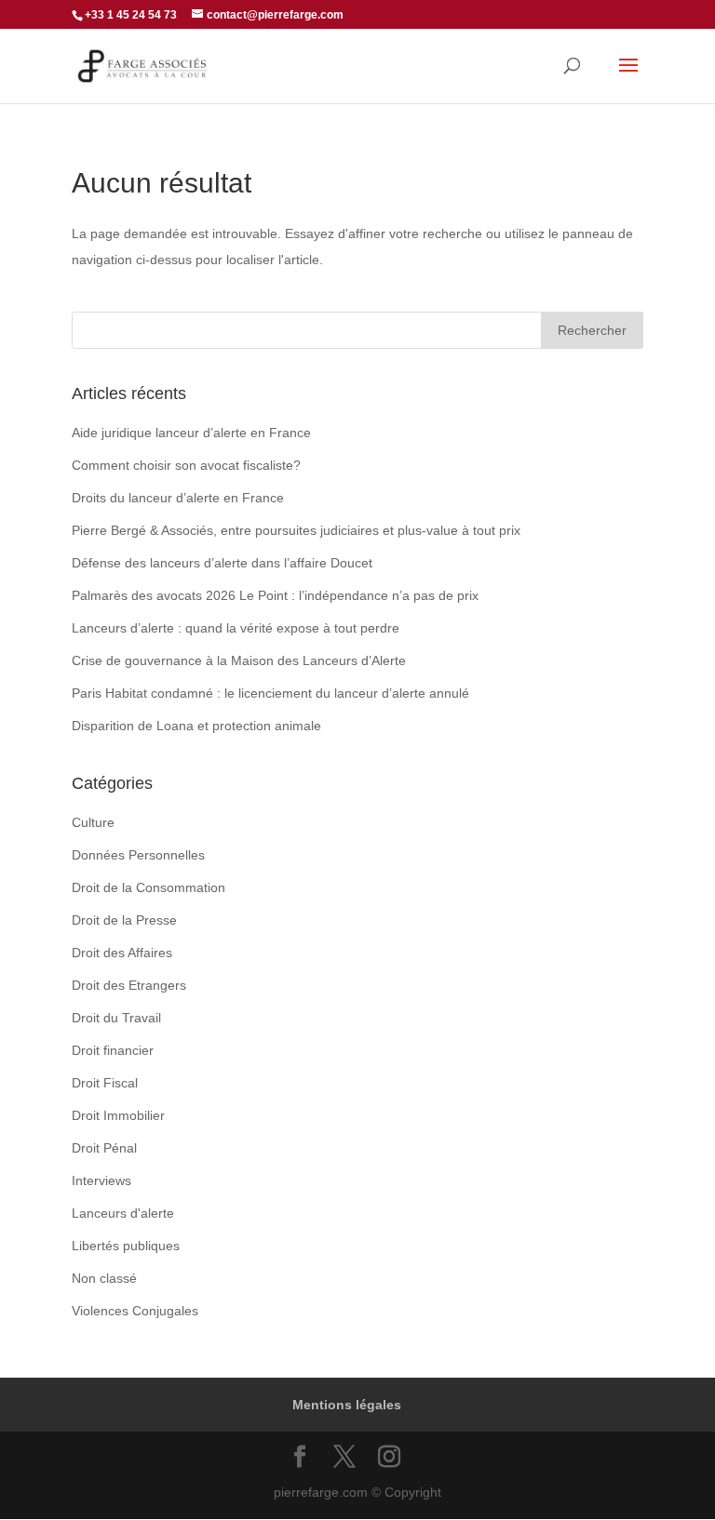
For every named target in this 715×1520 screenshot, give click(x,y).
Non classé (104, 1278)
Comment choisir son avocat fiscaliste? (186, 465)
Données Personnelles (138, 854)
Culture (93, 822)
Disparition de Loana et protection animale (196, 725)
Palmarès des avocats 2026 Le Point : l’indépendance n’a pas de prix (275, 595)
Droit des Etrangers (129, 985)
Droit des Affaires (122, 952)
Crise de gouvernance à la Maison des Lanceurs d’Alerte (239, 660)
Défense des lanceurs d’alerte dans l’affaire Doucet (222, 562)
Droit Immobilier (118, 1115)
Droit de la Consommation (148, 887)
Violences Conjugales (135, 1310)
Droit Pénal (104, 1147)
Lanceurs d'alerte (123, 1213)
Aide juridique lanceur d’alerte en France (191, 432)
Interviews (101, 1180)
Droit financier (113, 1050)
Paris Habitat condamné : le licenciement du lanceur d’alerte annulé (270, 693)
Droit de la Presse (124, 920)
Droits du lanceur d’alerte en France (178, 497)
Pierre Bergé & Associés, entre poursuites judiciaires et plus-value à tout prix (296, 530)
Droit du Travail (116, 1017)
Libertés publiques (126, 1245)
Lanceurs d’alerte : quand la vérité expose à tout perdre (235, 627)
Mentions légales (346, 1404)
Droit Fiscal (105, 1082)
